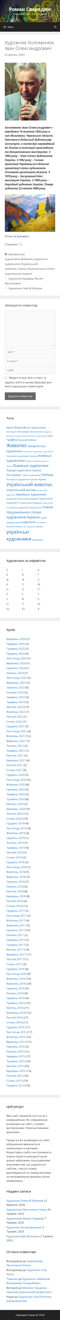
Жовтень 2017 (15, 920)
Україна (42, 479)
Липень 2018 (15, 886)
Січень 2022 (14, 721)
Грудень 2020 (15, 775)
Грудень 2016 (15, 969)
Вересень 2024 (16, 663)
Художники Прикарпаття (30, 507)
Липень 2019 (15, 843)
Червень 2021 (15, 750)
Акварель (47, 432)
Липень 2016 (15, 993)
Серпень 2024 (15, 668)
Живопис (27, 259)
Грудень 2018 (15, 862)
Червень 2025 (15, 644)
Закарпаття (27, 451)
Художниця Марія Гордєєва (25, 1218)
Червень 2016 (15, 998)
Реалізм (33, 479)
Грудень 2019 (15, 823)
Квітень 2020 (15, 804)
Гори (50, 435)
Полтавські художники (17, 479)
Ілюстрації (23, 431)
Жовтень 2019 (15, 833)
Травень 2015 (15, 1061)
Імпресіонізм (36, 431)
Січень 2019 (14, 857)
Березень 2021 (16, 760)
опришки (30, 527)
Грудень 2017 (15, 911)
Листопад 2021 (16, 731)
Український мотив (20, 490)
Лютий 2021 (14, 765)
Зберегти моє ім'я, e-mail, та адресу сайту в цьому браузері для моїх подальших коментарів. (28, 382)
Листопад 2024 (16, 658)
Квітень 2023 (15, 707)
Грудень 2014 (15, 1085)
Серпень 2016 (15, 988)
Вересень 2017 (16, 925)
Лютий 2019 (14, 852)
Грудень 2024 (15, 653)
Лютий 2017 (14, 959)
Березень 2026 (16, 639)
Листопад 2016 (16, 974)
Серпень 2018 (15, 881)
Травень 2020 (15, 799)
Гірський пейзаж (27, 439)
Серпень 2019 (15, 838)
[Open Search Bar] (55, 27)
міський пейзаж (14, 526)
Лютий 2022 (14, 716)
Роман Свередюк (30, 9)
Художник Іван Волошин (23, 1236)
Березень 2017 (16, 954)
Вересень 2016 (16, 983)
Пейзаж (47, 474)
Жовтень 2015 (15, 1037)
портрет (39, 526)
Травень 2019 (15, 848)
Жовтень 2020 (15, 784)
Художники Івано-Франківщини (22, 498)
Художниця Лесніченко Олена (26, 1209)
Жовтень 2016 (15, 978)
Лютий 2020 (14, 813)
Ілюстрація (11, 431)
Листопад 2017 (16, 915)
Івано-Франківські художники (26, 427)
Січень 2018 (14, 906)
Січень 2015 (14, 1080)
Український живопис (29, 484)
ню (24, 526)
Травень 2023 (15, 702)
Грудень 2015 (15, 1027)
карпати (28, 522)
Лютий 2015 (14, 1076)
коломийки (41, 522)
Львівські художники (30, 465)
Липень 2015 (15, 1051)
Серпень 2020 (15, 789)
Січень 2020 (14, 818)
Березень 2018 (16, 896)
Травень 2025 (15, 648)
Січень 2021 (14, 770)
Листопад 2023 (16, 678)
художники (37, 539)
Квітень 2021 (15, 755)
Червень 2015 (15, 1056)
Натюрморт (14, 475)
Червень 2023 (15, 697)
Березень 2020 (16, 809)
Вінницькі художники (36, 436)
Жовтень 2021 (15, 736)
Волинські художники (16, 436)
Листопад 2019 (16, 828)
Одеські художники (31, 475)
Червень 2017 (15, 940)
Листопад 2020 (16, 780)
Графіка (11, 440)
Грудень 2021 (15, 726)
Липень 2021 (15, 746)
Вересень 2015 (16, 1042)
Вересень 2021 (16, 741)
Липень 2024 (15, 673)
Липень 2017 (15, 935)
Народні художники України (23, 470)
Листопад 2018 (16, 867)
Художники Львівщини (32, 503)
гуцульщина (14, 522)
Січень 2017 (14, 964)
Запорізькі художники (43, 451)
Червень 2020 (15, 794)
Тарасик (12, 1279)
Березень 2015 (16, 1071)
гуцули (43, 517)
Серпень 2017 (15, 930)
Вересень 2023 (16, 683)
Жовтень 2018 (15, 872)
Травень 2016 (15, 1003)
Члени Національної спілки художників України (29, 512)
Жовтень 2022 (15, 712)
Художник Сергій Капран (25, 288)
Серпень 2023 (15, 687)
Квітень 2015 (15, 1066)
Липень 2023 (15, 692)
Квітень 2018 (15, 891)
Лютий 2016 (14, 1017)
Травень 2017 (15, 945)
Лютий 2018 (14, 901)
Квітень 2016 (15, 1008)
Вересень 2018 (16, 877)
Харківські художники (31, 494)
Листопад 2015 (16, 1032)
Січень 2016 (14, 1022)
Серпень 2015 (15, 1046)
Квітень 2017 (15, 949)
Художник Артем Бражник (24, 1227)
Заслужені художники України (22, 456)
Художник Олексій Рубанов (24, 1200)
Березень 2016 (16, 1013)
